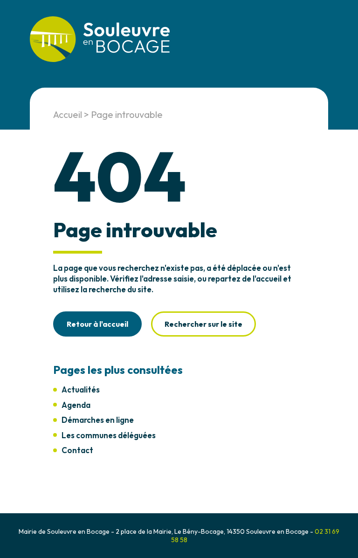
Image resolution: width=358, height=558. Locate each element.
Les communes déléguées (109, 435)
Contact (77, 450)
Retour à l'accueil (97, 324)
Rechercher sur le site (203, 324)
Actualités (81, 389)
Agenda (76, 405)
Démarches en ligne (98, 420)
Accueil (67, 114)
